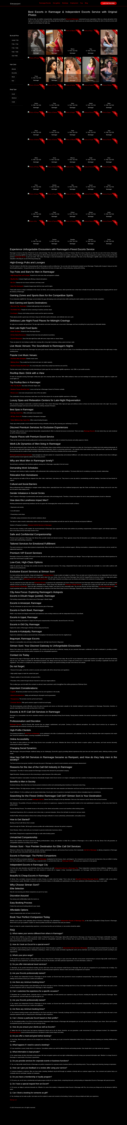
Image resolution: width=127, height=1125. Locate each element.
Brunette (14, 73)
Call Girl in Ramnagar (90, 850)
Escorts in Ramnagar (72, 19)
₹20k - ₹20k (15, 52)
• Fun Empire (13, 313)
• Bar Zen (12, 282)
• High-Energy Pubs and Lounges (20, 275)
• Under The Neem (15, 331)
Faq (81, 3)
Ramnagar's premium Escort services (21, 455)
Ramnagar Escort (20, 256)
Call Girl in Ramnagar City (106, 586)
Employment (74, 3)
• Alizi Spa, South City (16, 413)
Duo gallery (56, 3)
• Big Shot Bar (14, 279)
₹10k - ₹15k (15, 44)
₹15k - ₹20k (15, 48)
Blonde (14, 69)
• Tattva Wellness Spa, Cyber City (19, 420)
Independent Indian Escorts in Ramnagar (75, 948)
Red (13, 81)
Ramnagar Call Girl (38, 799)
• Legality (12, 691)
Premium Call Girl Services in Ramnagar (39, 525)
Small (13, 94)
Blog (86, 3)
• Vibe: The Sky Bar (15, 385)
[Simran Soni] (15, 3)
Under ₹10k (15, 40)
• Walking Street (14, 362)
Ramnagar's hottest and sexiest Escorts (35, 579)
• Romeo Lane (14, 392)
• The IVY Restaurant (16, 338)
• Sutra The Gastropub (16, 286)
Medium (14, 98)
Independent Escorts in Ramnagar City (66, 868)
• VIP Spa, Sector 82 (15, 416)
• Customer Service (15, 702)
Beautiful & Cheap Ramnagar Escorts (87, 879)
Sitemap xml (13, 1100)
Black (13, 77)
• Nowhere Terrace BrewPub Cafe (19, 365)
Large (13, 102)
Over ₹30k (15, 56)
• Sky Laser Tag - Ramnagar (18, 306)
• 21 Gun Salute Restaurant (18, 335)
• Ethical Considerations (17, 695)
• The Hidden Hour (15, 309)
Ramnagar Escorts (89, 431)
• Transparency (14, 699)
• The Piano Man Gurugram (18, 358)
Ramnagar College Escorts (73, 584)
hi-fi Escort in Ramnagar (32, 733)
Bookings (65, 3)
